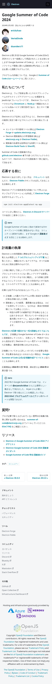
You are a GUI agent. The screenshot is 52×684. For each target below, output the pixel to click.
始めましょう (8, 495)
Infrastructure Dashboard (14, 594)
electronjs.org (12, 139)
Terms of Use (33, 669)
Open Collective (9, 590)
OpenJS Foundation (25, 635)
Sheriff (31, 146)
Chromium (19, 103)
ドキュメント (39, 177)
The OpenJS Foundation (14, 669)
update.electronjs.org (24, 132)
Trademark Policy (37, 648)
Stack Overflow (9, 572)
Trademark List (9, 651)
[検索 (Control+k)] (47, 4)
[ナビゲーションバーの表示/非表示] (4, 4)
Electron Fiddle (29, 139)
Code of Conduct (28, 673)
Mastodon (6, 568)
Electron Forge (42, 193)
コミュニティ (13, 464)
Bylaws (15, 673)
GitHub (5, 586)
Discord (5, 556)
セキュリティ (8, 517)
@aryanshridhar (20, 385)
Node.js (31, 103)
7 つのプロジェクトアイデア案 (31, 257)
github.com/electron (12, 155)
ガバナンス (7, 549)
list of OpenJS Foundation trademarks (27, 654)
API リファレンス (9, 499)
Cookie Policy (38, 676)
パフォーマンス (8, 513)
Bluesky (5, 560)
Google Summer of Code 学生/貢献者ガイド (26, 454)
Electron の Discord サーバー (36, 211)
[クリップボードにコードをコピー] (47, 204)
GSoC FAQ (6, 426)
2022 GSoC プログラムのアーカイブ (20, 396)
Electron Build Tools (15, 146)
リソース (6, 553)
